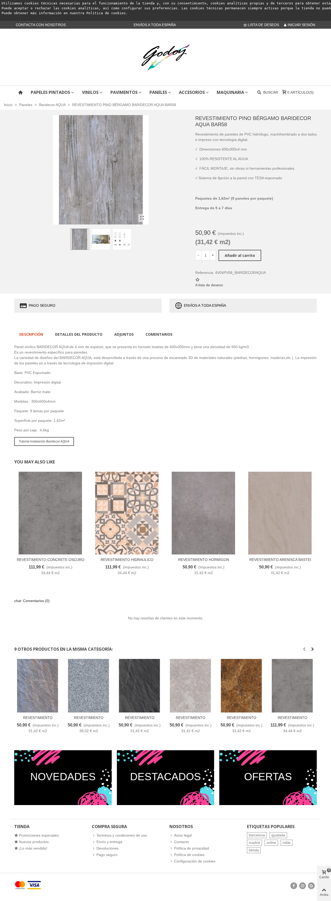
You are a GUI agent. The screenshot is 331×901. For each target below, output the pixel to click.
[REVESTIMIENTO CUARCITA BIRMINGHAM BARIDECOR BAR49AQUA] (37, 685)
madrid (254, 842)
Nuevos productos (34, 842)
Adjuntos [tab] (124, 334)
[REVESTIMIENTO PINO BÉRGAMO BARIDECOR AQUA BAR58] (142, 218)
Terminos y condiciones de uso (121, 835)
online (271, 842)
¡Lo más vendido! (33, 848)
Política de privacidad (191, 848)
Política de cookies (106, 13)
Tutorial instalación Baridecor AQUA (44, 441)
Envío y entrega (109, 842)
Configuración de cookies (194, 861)
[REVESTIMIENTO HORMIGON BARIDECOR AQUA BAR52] (203, 513)
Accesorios (192, 92)
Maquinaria (230, 92)
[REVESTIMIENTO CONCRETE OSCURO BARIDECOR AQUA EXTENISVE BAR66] (50, 513)
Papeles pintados (50, 92)
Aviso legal (183, 835)
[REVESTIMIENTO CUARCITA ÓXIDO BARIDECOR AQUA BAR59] (241, 685)
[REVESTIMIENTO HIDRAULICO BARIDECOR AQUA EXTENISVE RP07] (127, 513)
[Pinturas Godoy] (165, 57)
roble (286, 842)
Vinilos (90, 92)
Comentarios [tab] (159, 334)
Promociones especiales (39, 835)
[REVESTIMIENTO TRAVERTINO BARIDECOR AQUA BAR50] (190, 685)
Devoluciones (107, 848)
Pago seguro (106, 855)
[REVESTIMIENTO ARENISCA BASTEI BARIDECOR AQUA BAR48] (280, 513)
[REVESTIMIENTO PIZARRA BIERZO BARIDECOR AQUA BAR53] (139, 685)
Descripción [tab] (31, 334)
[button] (304, 649)
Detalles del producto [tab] (78, 334)
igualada (278, 835)
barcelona (257, 835)
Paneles (158, 92)
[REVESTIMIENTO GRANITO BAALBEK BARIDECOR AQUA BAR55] (88, 685)
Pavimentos (124, 92)
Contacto (181, 842)
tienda (254, 850)
